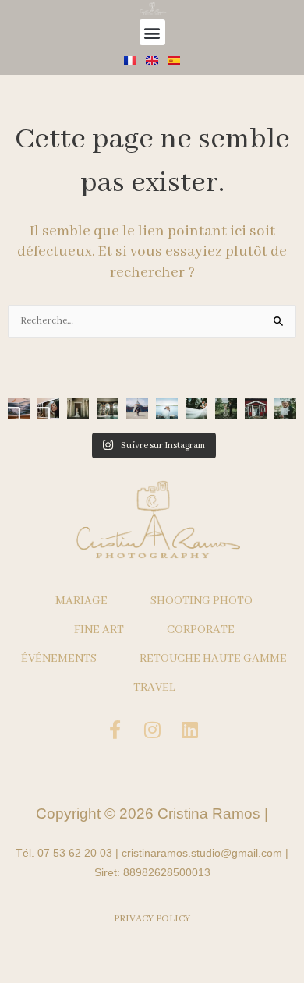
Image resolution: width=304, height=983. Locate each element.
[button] (152, 32)
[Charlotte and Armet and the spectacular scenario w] (107, 408)
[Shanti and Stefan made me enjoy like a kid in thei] (167, 408)
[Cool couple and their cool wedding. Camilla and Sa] (256, 408)
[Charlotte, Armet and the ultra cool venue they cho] (137, 408)
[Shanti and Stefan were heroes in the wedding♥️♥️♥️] (196, 408)
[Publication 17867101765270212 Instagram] (78, 408)
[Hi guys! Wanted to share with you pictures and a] (48, 408)
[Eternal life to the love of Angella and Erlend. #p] (285, 408)
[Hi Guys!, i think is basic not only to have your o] (19, 408)
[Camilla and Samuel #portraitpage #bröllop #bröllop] (226, 408)
